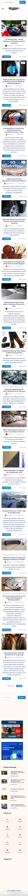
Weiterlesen (7, 57)
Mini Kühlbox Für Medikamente (17, 789)
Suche (22, 2)
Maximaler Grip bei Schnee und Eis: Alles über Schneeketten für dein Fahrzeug (14, 221)
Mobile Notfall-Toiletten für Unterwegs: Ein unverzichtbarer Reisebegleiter (18, 772)
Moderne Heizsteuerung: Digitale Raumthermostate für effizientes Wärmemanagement (14, 81)
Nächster (19, 685)
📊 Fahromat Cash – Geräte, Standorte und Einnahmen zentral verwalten (14, 41)
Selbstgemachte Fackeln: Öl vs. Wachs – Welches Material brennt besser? (18, 797)
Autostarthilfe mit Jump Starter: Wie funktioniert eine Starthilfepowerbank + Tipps (14, 130)
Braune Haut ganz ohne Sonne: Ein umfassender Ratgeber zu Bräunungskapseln (14, 598)
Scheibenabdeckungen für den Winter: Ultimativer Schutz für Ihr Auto (14, 304)
